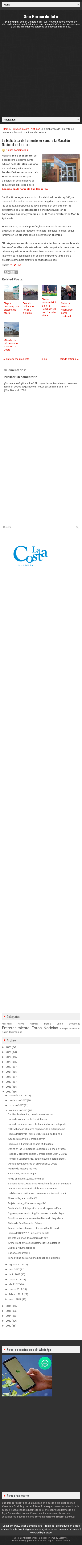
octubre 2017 (16, 1105)
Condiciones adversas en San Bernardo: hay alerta (35, 1218)
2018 (8, 1086)
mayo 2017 (15, 1279)
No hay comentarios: (17, 150)
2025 (8, 1052)
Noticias (35, 129)
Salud (5, 1032)
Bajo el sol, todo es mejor (22, 1173)
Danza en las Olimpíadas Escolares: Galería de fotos (37, 1148)
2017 (8, 1091)
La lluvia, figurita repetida (21, 1247)
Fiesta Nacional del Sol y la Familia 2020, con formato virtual (49, 307)
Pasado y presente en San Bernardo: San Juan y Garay (37, 1153)
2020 (8, 1076)
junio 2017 (14, 1274)
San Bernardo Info (41, 16)
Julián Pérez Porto (36, 1506)
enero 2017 (15, 1299)
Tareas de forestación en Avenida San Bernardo (34, 1228)
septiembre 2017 (18, 1110)
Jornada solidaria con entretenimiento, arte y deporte (37, 1124)
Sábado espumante (19, 1252)
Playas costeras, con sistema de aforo (11, 308)
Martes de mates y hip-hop (22, 1168)
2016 (8, 1306)
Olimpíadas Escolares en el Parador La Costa (32, 1163)
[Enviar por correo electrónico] (5, 272)
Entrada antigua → (69, 359)
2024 (8, 1057)
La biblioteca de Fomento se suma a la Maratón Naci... (38, 1193)
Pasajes (64, 1028)
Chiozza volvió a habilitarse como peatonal (66, 310)
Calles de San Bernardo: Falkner (25, 1223)
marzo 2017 (15, 1289)
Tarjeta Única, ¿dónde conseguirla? (27, 1203)
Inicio (44, 359)
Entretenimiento (20, 129)
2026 (8, 1047)
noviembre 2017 (18, 1100)
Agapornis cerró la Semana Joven (26, 1138)
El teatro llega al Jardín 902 (22, 1198)
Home (6, 129)
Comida (34, 1023)
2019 (8, 1081)
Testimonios (15, 1032)
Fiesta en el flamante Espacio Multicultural (31, 1144)
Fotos (36, 1028)
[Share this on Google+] (19, 265)
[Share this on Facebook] (11, 265)
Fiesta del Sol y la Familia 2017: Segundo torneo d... (36, 1134)
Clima (21, 1023)
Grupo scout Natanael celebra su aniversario (32, 1188)
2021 (8, 1071)
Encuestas (74, 1023)
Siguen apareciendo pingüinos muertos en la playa (36, 1213)
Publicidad (74, 1028)
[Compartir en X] (13, 272)
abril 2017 (14, 1284)
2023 (8, 1062)
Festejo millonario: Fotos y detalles (28, 308)
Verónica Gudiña (12, 1506)
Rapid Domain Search (59, 1541)
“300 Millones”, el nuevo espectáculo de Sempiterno (36, 1129)
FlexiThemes (30, 1538)
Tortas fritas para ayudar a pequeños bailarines (34, 1257)
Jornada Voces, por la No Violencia (27, 1119)
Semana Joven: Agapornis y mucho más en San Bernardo (39, 1183)
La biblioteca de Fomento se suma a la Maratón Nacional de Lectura (36, 142)
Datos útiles (53, 1023)
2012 (8, 1325)
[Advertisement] (41, 72)
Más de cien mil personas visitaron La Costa (11, 345)
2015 (8, 1310)
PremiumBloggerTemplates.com (29, 1541)
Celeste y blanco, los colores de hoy (28, 1238)
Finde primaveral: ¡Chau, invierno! (26, 1178)
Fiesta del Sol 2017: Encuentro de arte (28, 1233)
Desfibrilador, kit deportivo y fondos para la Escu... (35, 1208)
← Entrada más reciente (16, 359)
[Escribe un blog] (9, 272)
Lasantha (63, 1538)
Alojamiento (7, 1024)
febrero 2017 (16, 1294)
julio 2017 (14, 1269)
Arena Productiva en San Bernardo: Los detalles (34, 1242)
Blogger (47, 1532)
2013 (8, 1320)
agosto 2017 (16, 1264)
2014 (8, 1315)
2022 (8, 1066)
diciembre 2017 (17, 1095)
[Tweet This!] (15, 265)
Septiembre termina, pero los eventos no (30, 1114)
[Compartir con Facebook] (16, 272)
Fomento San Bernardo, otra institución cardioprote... (37, 1158)
